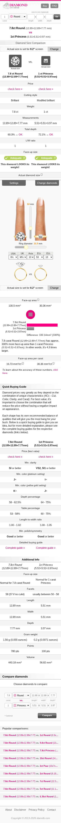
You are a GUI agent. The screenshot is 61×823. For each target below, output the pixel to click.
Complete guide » (15, 547)
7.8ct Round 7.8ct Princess (32, 750)
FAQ (54, 5)
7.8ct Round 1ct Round (32, 735)
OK (20, 134)
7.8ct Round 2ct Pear (31, 766)
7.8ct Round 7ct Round (32, 781)
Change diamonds (47, 182)
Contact (51, 809)
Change (54, 49)
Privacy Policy (37, 809)
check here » (15, 89)
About (8, 809)
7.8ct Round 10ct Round (32, 758)
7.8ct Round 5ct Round (32, 789)
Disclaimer (20, 809)
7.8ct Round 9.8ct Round (32, 743)
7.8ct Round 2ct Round (32, 773)
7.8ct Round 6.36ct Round (32, 796)
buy (45, 5)
